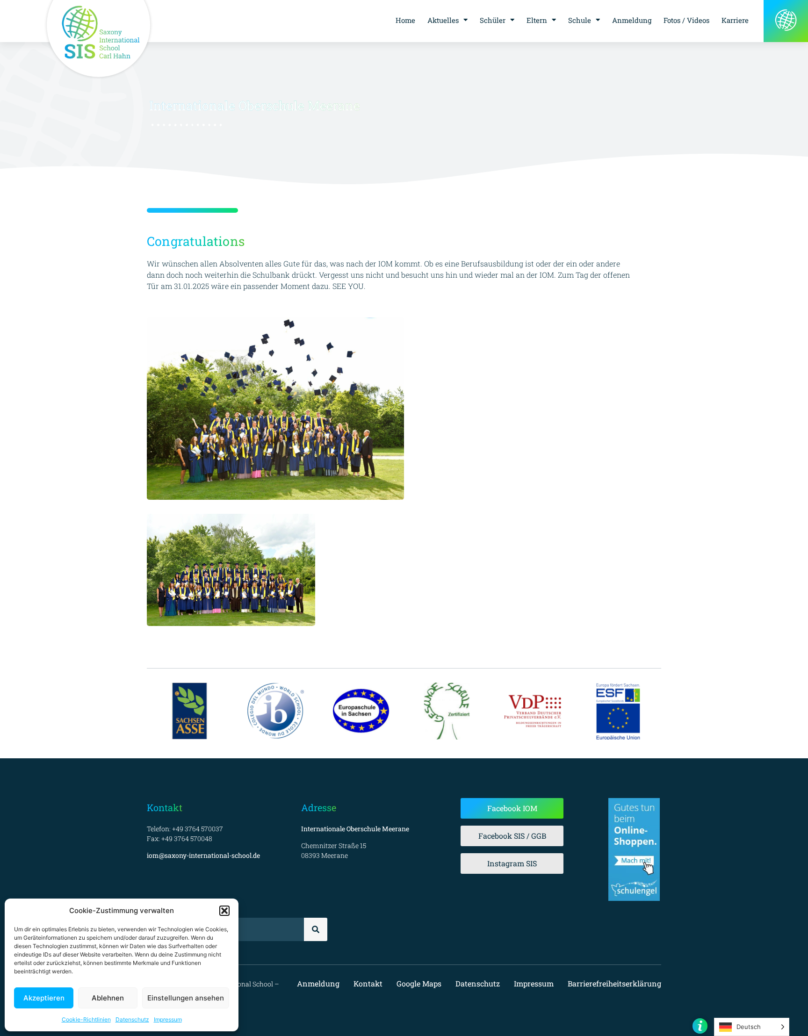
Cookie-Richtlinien (86, 1019)
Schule (579, 20)
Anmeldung (631, 20)
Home (405, 20)
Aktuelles (443, 20)
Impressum (168, 1019)
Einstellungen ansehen (185, 997)
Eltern (537, 20)
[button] (224, 910)
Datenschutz (132, 1019)
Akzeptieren (44, 997)
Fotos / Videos (686, 20)
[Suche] (315, 929)
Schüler (492, 20)
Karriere (735, 20)
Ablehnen (108, 997)
